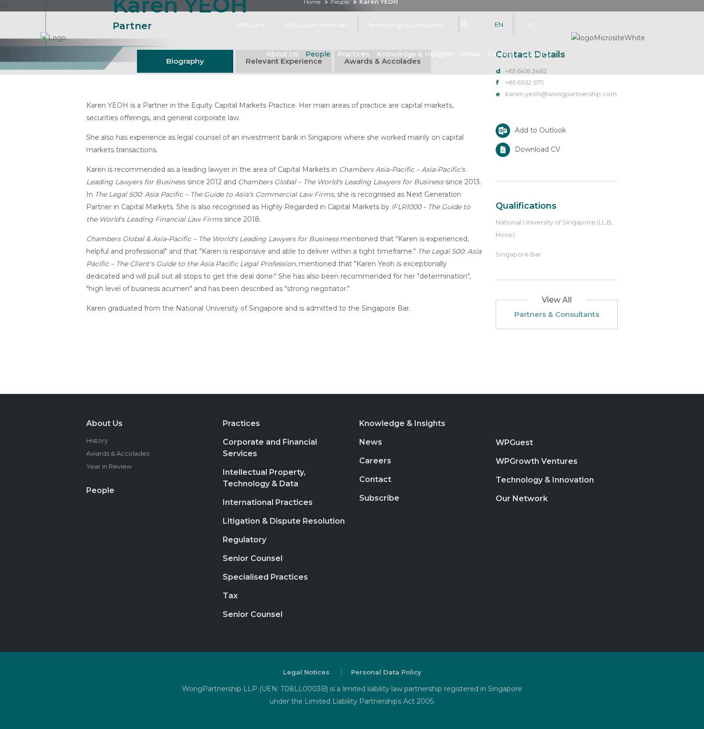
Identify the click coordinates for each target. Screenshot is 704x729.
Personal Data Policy (386, 672)
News (471, 54)
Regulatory (244, 539)
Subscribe (379, 498)
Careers (501, 54)
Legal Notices (306, 672)
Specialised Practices (265, 577)
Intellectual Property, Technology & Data (264, 478)
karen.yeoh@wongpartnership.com (561, 94)
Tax (230, 595)
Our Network (522, 498)
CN (528, 24)
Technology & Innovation (406, 25)
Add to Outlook (540, 129)
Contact (535, 54)
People (318, 54)
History (97, 440)
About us (282, 54)
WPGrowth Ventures (316, 25)
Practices (354, 54)
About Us (104, 423)
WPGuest (250, 25)
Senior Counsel (253, 558)
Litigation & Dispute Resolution (284, 521)
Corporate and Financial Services (270, 447)
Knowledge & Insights (415, 54)
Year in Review (109, 466)
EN (499, 24)
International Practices (268, 502)
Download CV (537, 149)
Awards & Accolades (117, 453)
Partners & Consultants (556, 314)
